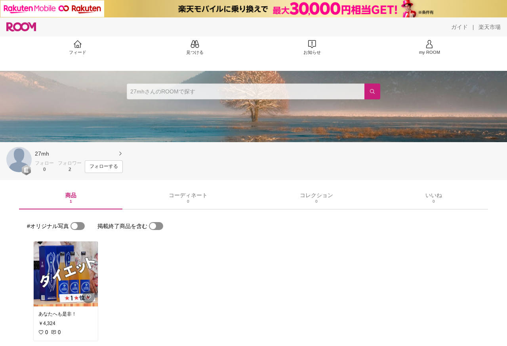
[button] (19, 159)
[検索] (372, 91)
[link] (66, 273)
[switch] (78, 226)
